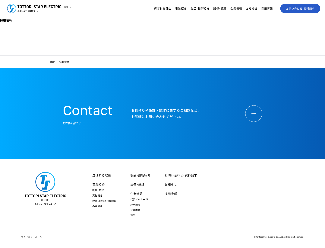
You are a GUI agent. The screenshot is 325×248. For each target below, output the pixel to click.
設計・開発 (98, 190)
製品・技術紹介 (200, 8)
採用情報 (267, 8)
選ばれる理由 (162, 8)
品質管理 (97, 206)
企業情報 (136, 193)
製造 (104, 200)
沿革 (132, 215)
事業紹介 (98, 184)
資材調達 (97, 195)
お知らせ (251, 8)
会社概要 (135, 210)
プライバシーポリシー (32, 237)
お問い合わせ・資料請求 (300, 8)
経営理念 (135, 204)
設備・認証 (219, 8)
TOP (52, 62)
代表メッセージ (139, 199)
